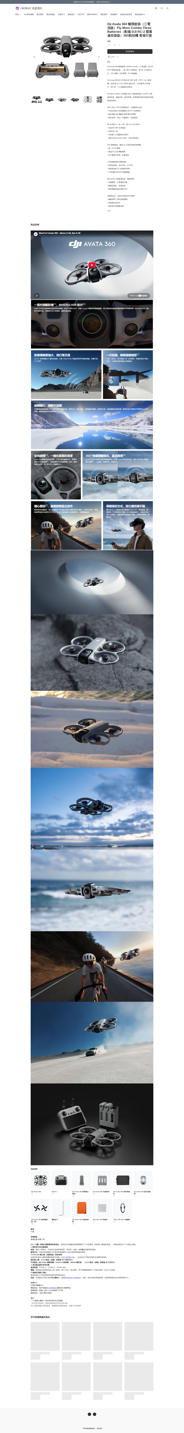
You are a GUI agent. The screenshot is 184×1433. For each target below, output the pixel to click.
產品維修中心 (140, 14)
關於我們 (104, 14)
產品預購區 (50, 14)
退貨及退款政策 (126, 14)
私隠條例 (113, 14)
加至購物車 (130, 51)
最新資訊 (71, 14)
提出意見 (99, 1428)
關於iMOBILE (92, 14)
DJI (109, 211)
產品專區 (40, 14)
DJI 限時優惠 (29, 14)
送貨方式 (61, 14)
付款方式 (81, 14)
